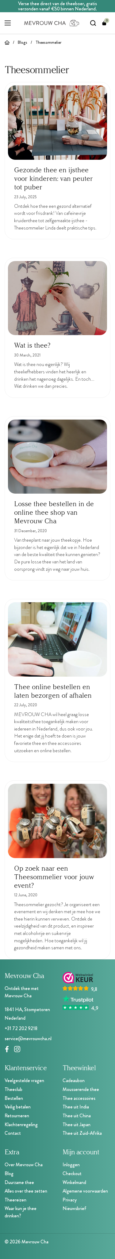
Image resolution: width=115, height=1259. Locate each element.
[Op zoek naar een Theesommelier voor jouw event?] (57, 821)
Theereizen (15, 1199)
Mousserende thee (81, 1089)
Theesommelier (48, 42)
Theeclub (13, 1089)
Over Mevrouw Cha (24, 1164)
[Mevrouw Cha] (51, 23)
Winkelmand (74, 1182)
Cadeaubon (74, 1080)
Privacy (70, 1199)
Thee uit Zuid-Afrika (82, 1133)
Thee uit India (76, 1106)
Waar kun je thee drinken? (20, 1212)
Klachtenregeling (21, 1124)
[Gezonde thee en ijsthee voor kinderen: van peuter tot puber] (57, 122)
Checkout (72, 1173)
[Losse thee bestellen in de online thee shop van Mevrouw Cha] (57, 457)
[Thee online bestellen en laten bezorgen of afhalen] (57, 639)
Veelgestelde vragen (24, 1080)
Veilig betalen (18, 1106)
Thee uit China (77, 1115)
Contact (13, 1133)
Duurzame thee (19, 1182)
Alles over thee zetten (26, 1190)
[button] (104, 23)
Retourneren (17, 1115)
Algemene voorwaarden (85, 1190)
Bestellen (14, 1098)
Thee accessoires (79, 1098)
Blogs (22, 42)
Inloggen (71, 1164)
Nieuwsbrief (74, 1208)
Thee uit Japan (76, 1124)
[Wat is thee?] (57, 298)
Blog (9, 1173)
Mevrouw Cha (34, 1241)
